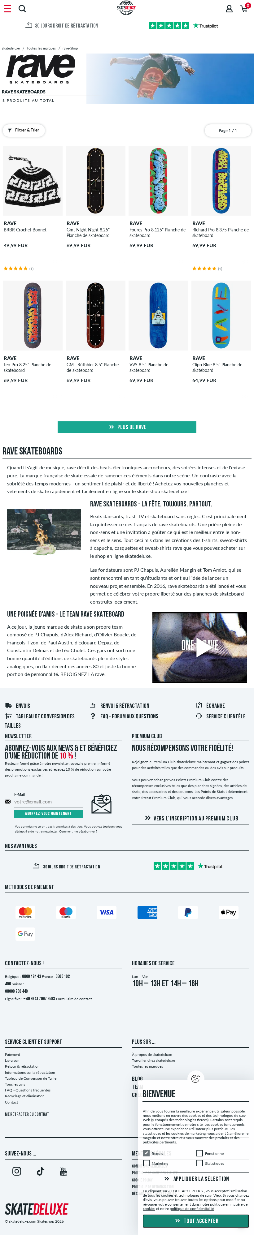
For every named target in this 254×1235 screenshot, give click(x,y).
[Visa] (106, 914)
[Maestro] (66, 914)
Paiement (12, 1054)
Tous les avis (15, 1084)
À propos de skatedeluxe (152, 1054)
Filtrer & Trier (27, 129)
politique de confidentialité (192, 1208)
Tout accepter (200, 1221)
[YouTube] (63, 1172)
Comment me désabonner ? (78, 831)
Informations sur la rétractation (30, 1072)
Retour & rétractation (22, 1066)
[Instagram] (16, 1172)
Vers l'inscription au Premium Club (196, 819)
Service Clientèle (226, 717)
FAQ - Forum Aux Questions (129, 717)
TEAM (137, 1087)
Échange (215, 706)
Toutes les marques (147, 1066)
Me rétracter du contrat (27, 1114)
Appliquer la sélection (200, 1179)
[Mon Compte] (229, 8)
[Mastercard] (25, 914)
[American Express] (147, 914)
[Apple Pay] (229, 914)
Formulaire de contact (74, 998)
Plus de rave (131, 427)
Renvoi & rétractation (124, 706)
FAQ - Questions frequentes (27, 1090)
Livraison (12, 1060)
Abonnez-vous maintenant (48, 813)
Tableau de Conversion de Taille (30, 1078)
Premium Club (147, 737)
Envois (23, 706)
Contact (11, 1102)
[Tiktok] (40, 1172)
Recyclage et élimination (25, 1096)
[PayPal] (188, 914)
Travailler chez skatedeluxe (153, 1060)
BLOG (137, 1079)
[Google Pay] (25, 935)
